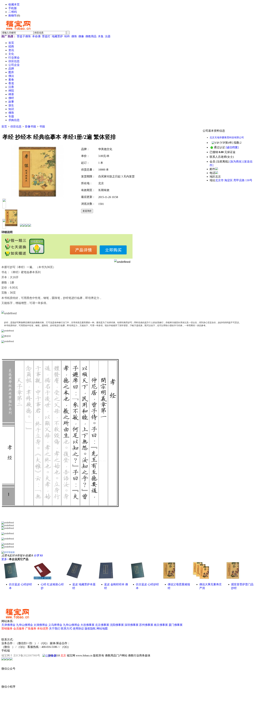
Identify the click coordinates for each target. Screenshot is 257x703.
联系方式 (66, 628)
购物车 (12, 15)
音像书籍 (30, 126)
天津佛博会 (8, 624)
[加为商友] (236, 161)
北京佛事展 (102, 624)
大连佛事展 (87, 624)
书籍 (42, 126)
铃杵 (67, 36)
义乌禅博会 (55, 624)
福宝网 (5, 655)
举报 (20, 555)
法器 (107, 36)
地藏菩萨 (57, 36)
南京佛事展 (161, 624)
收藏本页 (14, 4)
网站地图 (102, 628)
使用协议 (78, 628)
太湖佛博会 (41, 624)
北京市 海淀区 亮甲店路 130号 (233, 180)
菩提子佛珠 (24, 36)
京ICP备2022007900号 (26, 655)
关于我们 (54, 628)
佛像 (81, 36)
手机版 (12, 8)
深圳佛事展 (131, 624)
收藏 (29, 555)
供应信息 (16, 126)
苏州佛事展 (146, 624)
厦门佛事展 (176, 624)
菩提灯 (46, 36)
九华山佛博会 (24, 624)
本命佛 (36, 36)
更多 (5, 559)
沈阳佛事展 (117, 624)
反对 (13, 555)
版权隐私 (90, 628)
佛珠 (74, 36)
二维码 (12, 11)
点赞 (5, 555)
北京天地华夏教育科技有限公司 (227, 137)
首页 (4, 126)
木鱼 (100, 36)
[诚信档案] (232, 147)
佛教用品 (91, 36)
